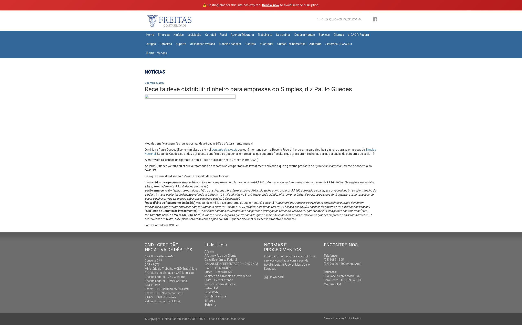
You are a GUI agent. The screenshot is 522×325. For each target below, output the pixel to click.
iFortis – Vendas (156, 53)
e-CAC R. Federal (358, 34)
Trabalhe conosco (230, 44)
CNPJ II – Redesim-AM (159, 256)
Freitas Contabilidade (175, 23)
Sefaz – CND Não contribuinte (164, 293)
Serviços (324, 34)
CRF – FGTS (152, 264)
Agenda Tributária (242, 34)
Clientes (339, 34)
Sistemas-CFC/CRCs (338, 44)
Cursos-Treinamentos (291, 44)
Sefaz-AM (211, 288)
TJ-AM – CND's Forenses (160, 297)
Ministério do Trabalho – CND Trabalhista (171, 268)
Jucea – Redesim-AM (218, 272)
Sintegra (210, 300)
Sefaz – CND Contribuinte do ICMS (167, 289)
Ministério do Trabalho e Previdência (228, 276)
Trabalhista (265, 34)
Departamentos (304, 34)
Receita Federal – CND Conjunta (165, 276)
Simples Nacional (216, 296)
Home (150, 34)
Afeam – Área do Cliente (221, 255)
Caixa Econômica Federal (221, 259)
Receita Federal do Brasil (220, 284)
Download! (276, 277)
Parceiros (166, 44)
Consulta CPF (153, 260)
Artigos (151, 44)
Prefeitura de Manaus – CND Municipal (169, 272)
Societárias (283, 34)
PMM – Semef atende (219, 280)
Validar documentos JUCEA (162, 301)
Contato (251, 44)
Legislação (194, 34)
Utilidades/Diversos (202, 44)
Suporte (181, 44)
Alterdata (315, 44)
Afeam (209, 251)
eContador (266, 44)
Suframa (210, 304)
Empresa (164, 34)
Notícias (179, 34)
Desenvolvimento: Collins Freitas (342, 318)
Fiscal (223, 34)
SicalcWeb (211, 292)
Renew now (270, 5)
